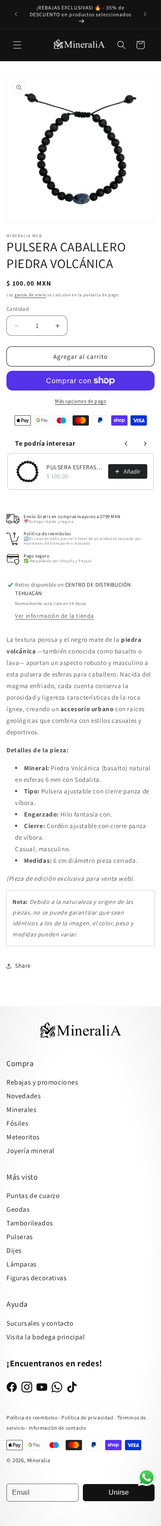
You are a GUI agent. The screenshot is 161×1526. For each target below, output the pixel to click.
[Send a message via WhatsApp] (147, 1477)
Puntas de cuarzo (33, 1195)
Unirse (119, 1492)
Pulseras (19, 1236)
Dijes (14, 1250)
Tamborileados (29, 1223)
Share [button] (23, 965)
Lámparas (21, 1264)
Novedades (23, 1095)
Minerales (21, 1109)
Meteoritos (23, 1137)
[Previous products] (126, 444)
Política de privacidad (88, 1417)
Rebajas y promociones (42, 1082)
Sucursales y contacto (40, 1323)
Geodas (18, 1209)
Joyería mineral (30, 1150)
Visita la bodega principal (45, 1336)
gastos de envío (30, 295)
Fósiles (17, 1123)
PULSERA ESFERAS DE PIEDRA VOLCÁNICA (74, 467)
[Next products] (145, 444)
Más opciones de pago (80, 401)
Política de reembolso (32, 1417)
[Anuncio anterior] (15, 14)
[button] (17, 45)
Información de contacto (57, 1428)
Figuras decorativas (36, 1277)
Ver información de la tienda (54, 616)
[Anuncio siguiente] (145, 14)
